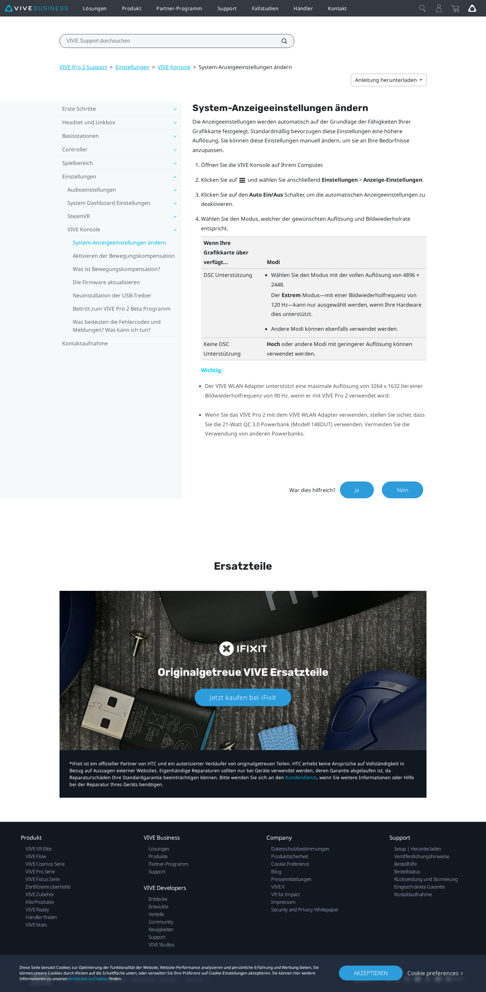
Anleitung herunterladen (386, 80)
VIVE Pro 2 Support (83, 67)
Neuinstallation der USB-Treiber (112, 295)
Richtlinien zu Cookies (88, 978)
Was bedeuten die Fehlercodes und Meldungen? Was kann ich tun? (117, 325)
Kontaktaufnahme (85, 343)
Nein (402, 490)
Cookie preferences (433, 973)
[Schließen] (422, 8)
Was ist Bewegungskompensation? (116, 269)
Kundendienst (301, 777)
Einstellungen (132, 67)
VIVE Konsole (174, 67)
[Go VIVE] (472, 8)
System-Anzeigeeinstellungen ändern (119, 242)
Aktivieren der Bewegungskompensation (124, 255)
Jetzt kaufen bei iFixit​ (243, 697)
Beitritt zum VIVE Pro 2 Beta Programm (122, 308)
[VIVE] (36, 8)
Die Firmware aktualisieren (106, 282)
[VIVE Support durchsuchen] (280, 41)
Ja (357, 490)
